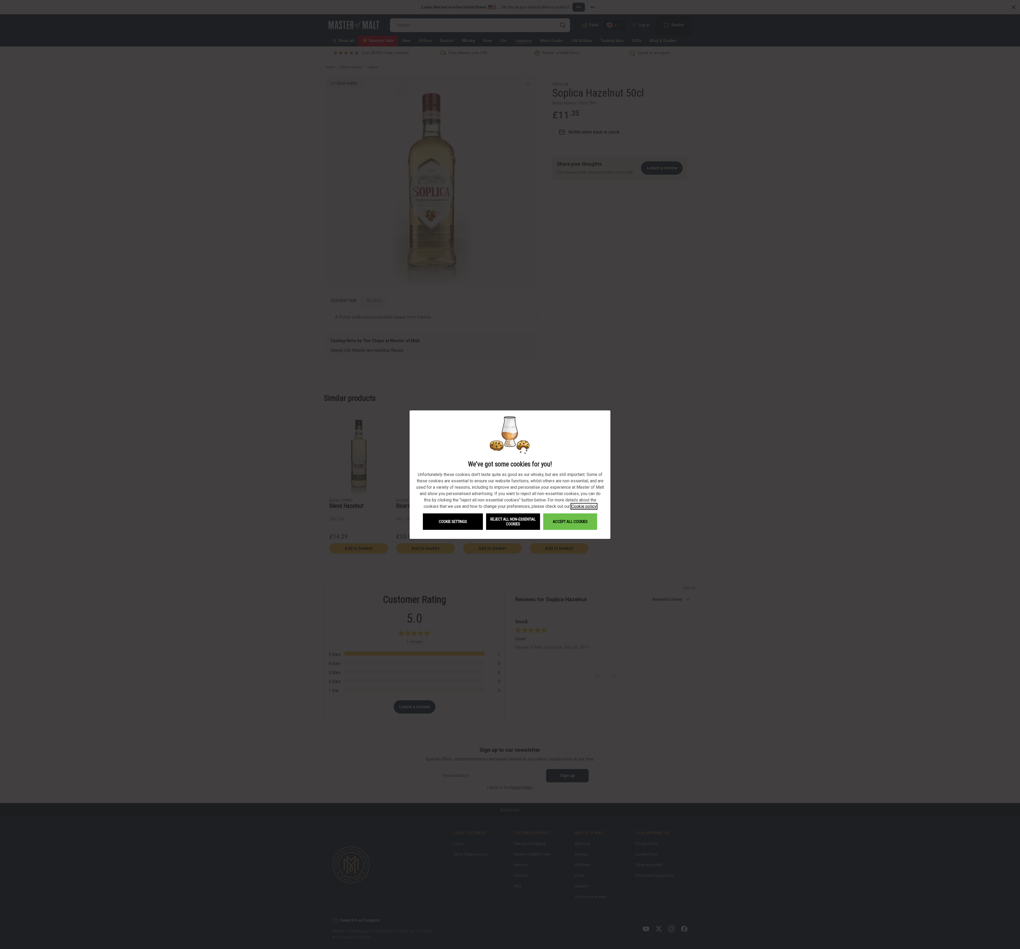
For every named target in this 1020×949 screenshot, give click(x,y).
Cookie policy (584, 506)
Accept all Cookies (570, 521)
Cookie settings (453, 521)
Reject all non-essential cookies (513, 521)
